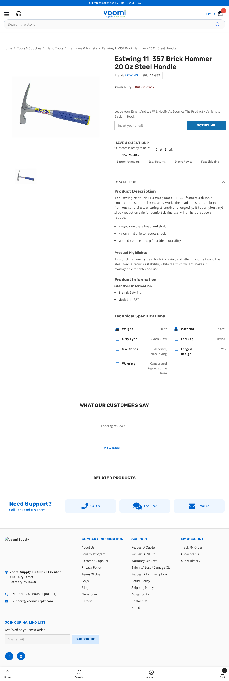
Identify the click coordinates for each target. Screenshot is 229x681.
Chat (159, 149)
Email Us (204, 506)
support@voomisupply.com (32, 601)
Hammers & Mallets (82, 48)
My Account (192, 539)
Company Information (102, 539)
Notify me (206, 125)
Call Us (95, 506)
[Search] (220, 24)
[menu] (6, 13)
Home (7, 48)
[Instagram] (21, 656)
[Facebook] (9, 656)
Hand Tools (55, 48)
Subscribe (85, 639)
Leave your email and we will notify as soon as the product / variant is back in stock (167, 113)
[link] (78, 674)
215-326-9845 (130, 155)
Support (139, 539)
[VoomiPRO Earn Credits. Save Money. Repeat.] (114, 36)
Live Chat (150, 506)
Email (169, 149)
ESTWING (131, 75)
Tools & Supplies (29, 48)
